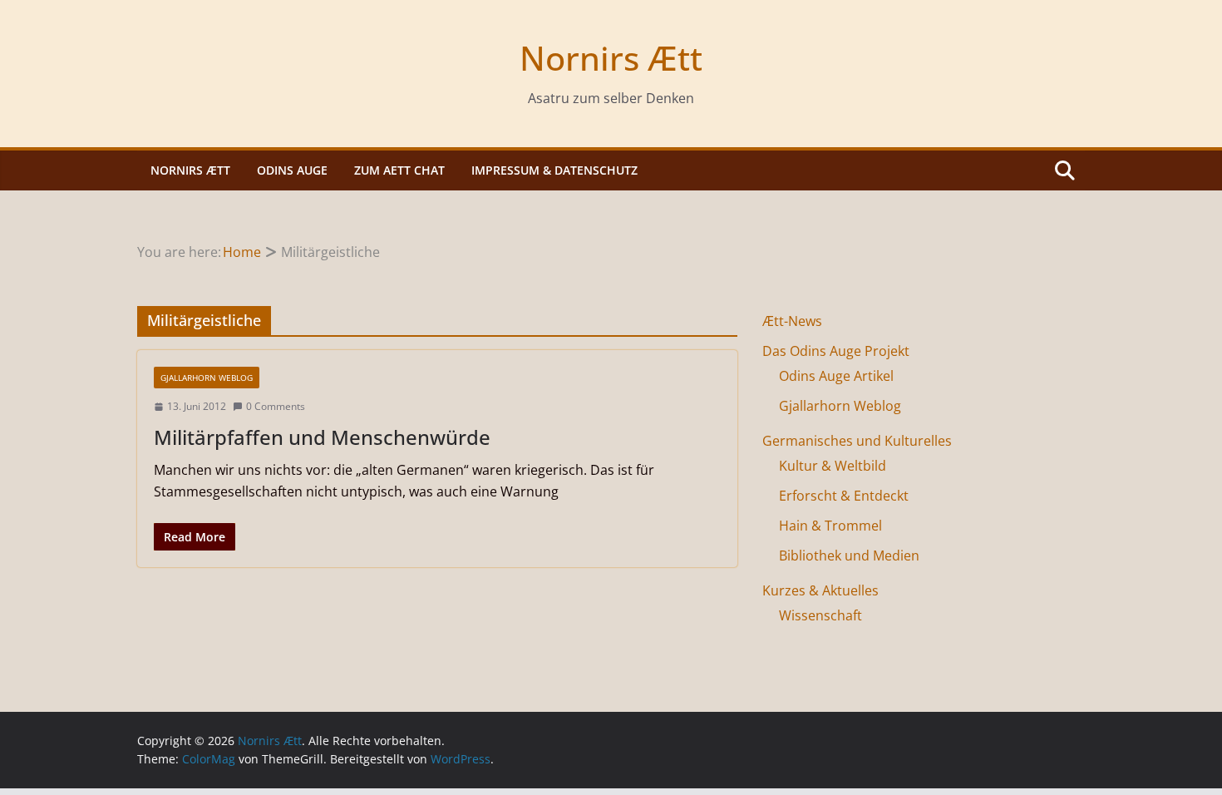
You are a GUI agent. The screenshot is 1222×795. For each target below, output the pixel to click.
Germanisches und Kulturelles (857, 441)
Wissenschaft (820, 615)
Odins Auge (292, 170)
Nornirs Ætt (611, 58)
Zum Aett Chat (399, 170)
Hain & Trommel (830, 525)
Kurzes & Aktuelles (820, 590)
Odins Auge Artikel (836, 376)
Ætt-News (792, 321)
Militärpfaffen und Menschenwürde (322, 437)
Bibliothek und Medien (849, 555)
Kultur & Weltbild (832, 466)
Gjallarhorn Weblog (206, 377)
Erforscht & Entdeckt (844, 495)
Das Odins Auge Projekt (835, 351)
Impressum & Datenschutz (554, 170)
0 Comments (275, 406)
